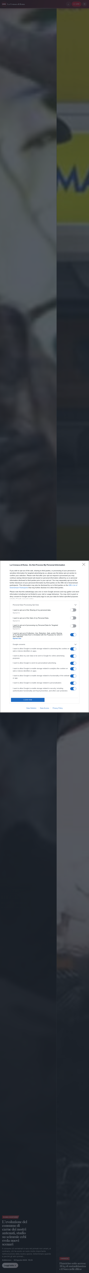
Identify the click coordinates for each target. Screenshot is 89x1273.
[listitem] (44, 605)
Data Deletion (31, 708)
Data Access (44, 708)
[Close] (84, 565)
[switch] (73, 610)
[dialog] (44, 636)
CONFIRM (28, 700)
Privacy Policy (58, 708)
